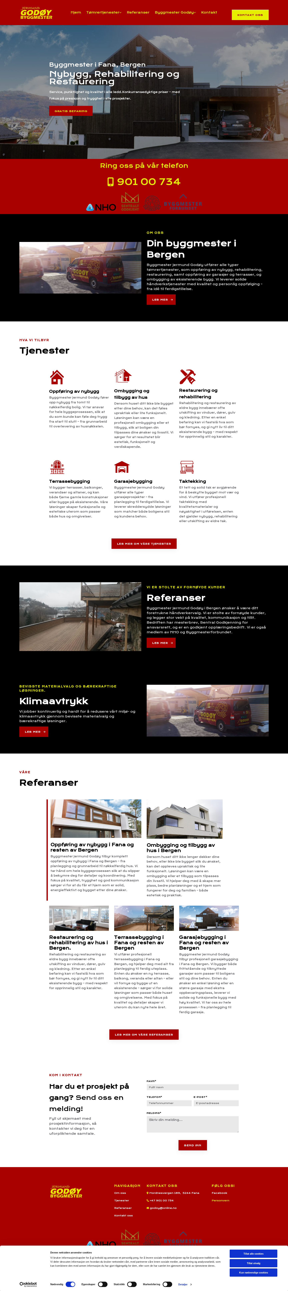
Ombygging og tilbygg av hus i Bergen (181, 848)
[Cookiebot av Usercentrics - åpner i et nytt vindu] (28, 1284)
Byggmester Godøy (174, 12)
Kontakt (209, 12)
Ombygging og (132, 391)
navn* (151, 1081)
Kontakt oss (123, 1215)
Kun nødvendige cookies (253, 1272)
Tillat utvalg (253, 1263)
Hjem (76, 12)
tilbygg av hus (131, 397)
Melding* (154, 1113)
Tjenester (121, 1200)
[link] (104, 12)
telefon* (154, 1097)
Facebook (219, 1192)
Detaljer (183, 1284)
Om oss (120, 1192)
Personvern (220, 1200)
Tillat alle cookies (254, 1253)
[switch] (103, 1284)
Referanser (138, 12)
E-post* (200, 1097)
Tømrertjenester (102, 12)
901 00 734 (144, 181)
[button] (250, 15)
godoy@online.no (163, 1208)
